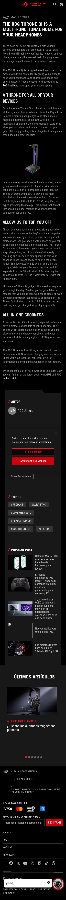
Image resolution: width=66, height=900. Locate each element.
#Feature (44, 529)
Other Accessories (21, 476)
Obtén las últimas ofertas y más (21, 817)
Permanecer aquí (33, 451)
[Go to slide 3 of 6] (32, 757)
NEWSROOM (8, 854)
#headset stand (21, 520)
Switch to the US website (33, 460)
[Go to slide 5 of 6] (38, 757)
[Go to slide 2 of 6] (29, 757)
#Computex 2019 (21, 512)
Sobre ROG (8, 832)
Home (6, 840)
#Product (17, 504)
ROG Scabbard (10, 85)
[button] (5, 4)
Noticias (7, 847)
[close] (56, 433)
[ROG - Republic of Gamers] (33, 4)
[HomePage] (5, 771)
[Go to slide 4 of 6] (35, 757)
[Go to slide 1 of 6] (26, 757)
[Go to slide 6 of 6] (41, 757)
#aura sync (39, 504)
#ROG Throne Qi (20, 529)
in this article (10, 378)
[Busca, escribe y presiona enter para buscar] (54, 4)
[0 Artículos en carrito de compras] (61, 4)
